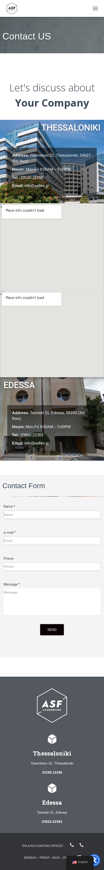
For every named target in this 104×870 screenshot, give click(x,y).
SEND (52, 630)
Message (12, 584)
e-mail (10, 532)
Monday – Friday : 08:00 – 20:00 (47, 857)
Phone (9, 558)
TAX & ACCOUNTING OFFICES (42, 846)
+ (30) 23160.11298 (81, 845)
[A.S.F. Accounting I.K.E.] (14, 8)
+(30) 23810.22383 (71, 845)
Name (9, 506)
